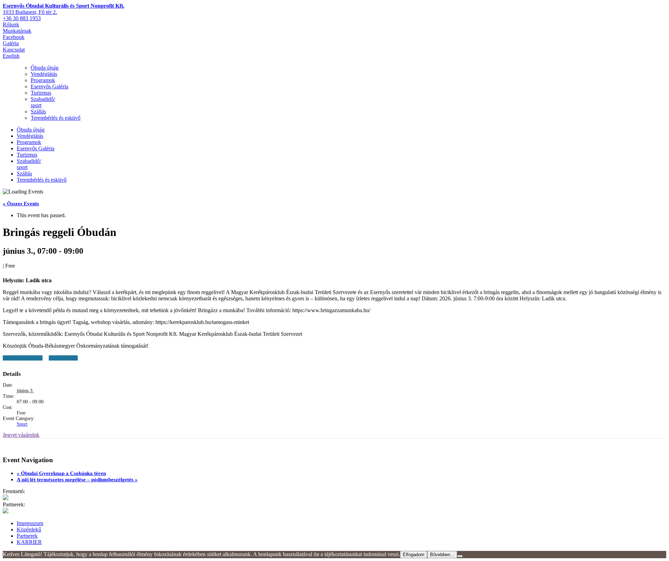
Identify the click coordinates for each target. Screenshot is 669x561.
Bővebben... (442, 554)
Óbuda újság (45, 68)
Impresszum (30, 523)
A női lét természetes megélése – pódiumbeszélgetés (77, 479)
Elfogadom (413, 554)
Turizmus (41, 93)
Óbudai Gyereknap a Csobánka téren (61, 473)
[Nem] (460, 556)
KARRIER (29, 542)
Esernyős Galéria (49, 86)
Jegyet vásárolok (21, 435)
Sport (22, 424)
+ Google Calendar (23, 358)
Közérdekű (29, 529)
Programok (43, 80)
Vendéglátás (44, 74)
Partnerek (27, 536)
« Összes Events (21, 203)
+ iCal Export (63, 358)
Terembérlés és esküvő (55, 118)
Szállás (38, 111)
